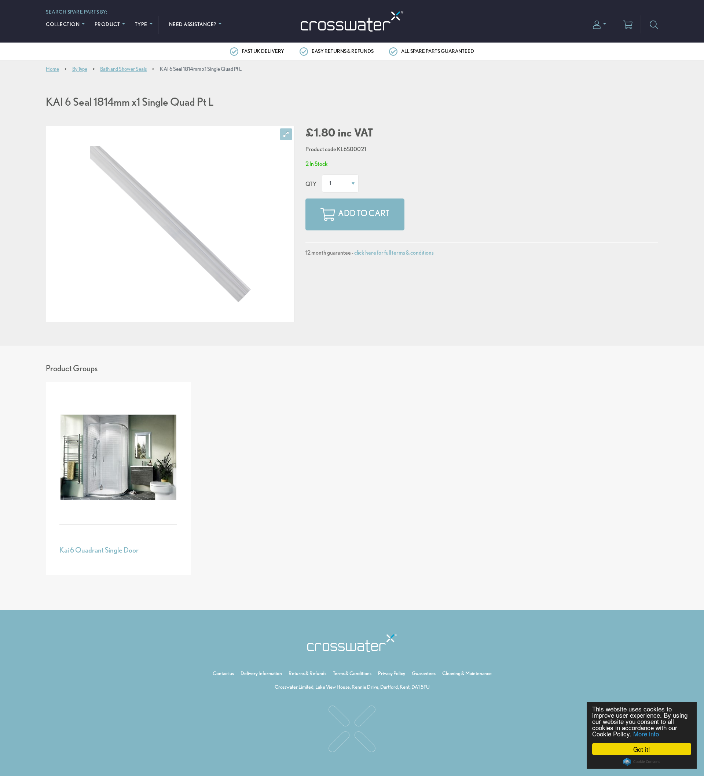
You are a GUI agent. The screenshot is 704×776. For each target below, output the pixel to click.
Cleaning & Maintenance (467, 673)
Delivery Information (261, 673)
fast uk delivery (263, 51)
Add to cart (363, 213)
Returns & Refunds (307, 673)
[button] (599, 24)
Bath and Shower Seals (123, 69)
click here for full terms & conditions (394, 252)
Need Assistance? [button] (193, 24)
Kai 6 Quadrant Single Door (99, 550)
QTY (310, 184)
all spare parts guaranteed (437, 51)
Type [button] (141, 24)
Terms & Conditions (352, 673)
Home (52, 69)
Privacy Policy (391, 673)
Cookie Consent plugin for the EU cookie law (641, 762)
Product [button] (108, 24)
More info (646, 733)
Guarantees (424, 673)
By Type (79, 69)
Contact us (223, 673)
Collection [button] (63, 24)
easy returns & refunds (343, 51)
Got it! (641, 749)
